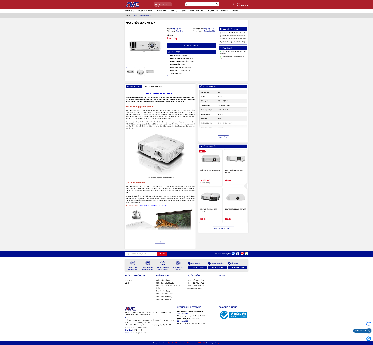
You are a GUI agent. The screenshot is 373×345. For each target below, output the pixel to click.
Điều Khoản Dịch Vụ (194, 289)
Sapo (218, 343)
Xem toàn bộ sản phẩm (222, 228)
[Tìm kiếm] (216, 4)
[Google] (246, 253)
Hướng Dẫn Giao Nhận (195, 286)
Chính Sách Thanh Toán (164, 294)
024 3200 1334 (197, 267)
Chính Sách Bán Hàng (164, 297)
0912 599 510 (217, 267)
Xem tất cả (223, 137)
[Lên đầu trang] (369, 315)
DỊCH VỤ (174, 11)
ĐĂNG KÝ (162, 254)
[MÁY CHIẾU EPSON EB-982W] (236, 159)
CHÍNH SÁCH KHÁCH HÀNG (192, 11)
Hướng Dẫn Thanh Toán (196, 283)
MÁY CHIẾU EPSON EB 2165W (208, 210)
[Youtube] (242, 253)
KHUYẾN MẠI (213, 11)
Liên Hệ (127, 283)
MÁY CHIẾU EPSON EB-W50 (235, 209)
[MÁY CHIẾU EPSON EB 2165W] (211, 197)
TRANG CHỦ (129, 11)
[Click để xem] (145, 46)
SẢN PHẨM (161, 11)
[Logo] (132, 4)
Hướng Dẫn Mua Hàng (195, 280)
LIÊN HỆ (235, 11)
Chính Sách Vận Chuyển (165, 283)
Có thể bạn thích (210, 146)
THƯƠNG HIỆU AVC (145, 11)
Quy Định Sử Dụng (163, 291)
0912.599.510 (182, 314)
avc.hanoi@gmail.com (138, 333)
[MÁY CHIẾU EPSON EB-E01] (211, 159)
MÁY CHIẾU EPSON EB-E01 (210, 170)
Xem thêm (160, 242)
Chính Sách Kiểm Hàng (164, 299)
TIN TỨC (224, 11)
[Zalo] (233, 253)
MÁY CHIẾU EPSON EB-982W (234, 171)
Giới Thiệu (128, 280)
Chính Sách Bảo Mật (163, 280)
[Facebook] (237, 253)
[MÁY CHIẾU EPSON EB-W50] (236, 197)
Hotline (242, 4)
